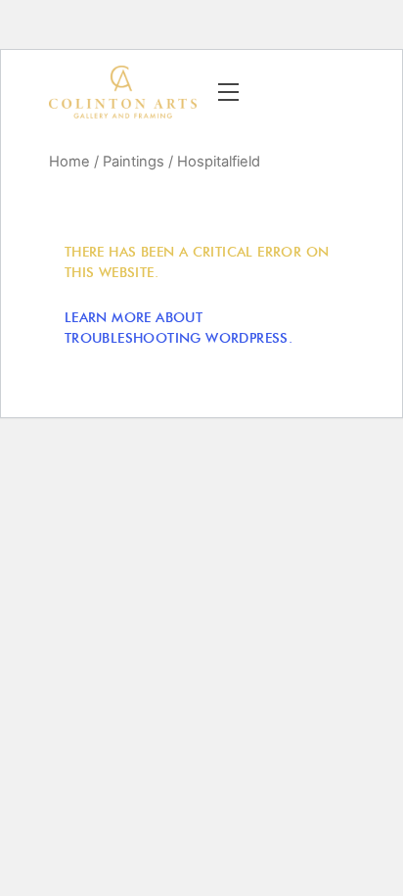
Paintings (133, 161)
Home (69, 161)
